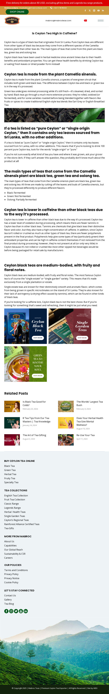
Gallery (8, 599)
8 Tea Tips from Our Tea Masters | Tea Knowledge (36, 420)
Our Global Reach (13, 549)
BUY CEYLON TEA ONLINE (19, 461)
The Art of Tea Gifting (34, 435)
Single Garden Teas (14, 516)
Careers (8, 557)
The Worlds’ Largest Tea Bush (89, 403)
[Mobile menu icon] (101, 20)
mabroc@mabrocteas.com (58, 20)
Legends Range (12, 507)
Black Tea (9, 466)
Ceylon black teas (13, 57)
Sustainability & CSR (14, 553)
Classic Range (11, 503)
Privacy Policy (11, 574)
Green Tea (9, 470)
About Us (9, 541)
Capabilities (10, 545)
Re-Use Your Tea (85, 435)
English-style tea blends (55, 101)
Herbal (15, 511)
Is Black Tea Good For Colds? (34, 403)
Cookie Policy (11, 582)
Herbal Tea (10, 474)
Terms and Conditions (16, 570)
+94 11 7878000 (60, 8)
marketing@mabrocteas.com (33, 8)
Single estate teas (13, 286)
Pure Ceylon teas (81, 42)
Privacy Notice (11, 578)
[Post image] (12, 406)
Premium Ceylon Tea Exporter (54, 688)
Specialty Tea (11, 482)
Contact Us (10, 595)
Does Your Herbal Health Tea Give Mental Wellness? (89, 422)
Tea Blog (9, 603)
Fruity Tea (9, 478)
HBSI (95, 688)
